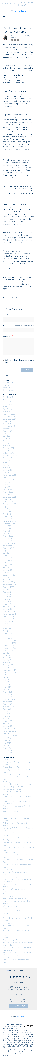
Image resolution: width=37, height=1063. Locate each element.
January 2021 (8, 519)
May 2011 (6, 716)
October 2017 (8, 563)
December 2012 (9, 670)
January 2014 (8, 638)
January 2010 (8, 753)
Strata (5, 935)
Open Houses (8, 390)
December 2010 (9, 728)
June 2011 (7, 714)
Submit (27, 370)
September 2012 (9, 677)
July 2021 (7, 509)
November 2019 (9, 546)
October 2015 (8, 587)
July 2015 (7, 594)
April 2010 (7, 746)
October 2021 (8, 502)
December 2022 (9, 473)
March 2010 (8, 748)
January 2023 (9, 470)
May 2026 (7, 407)
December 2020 (10, 521)
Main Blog (7, 385)
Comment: (7, 336)
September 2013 (9, 648)
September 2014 (9, 619)
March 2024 (8, 446)
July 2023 (7, 460)
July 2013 (7, 653)
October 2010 (8, 733)
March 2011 (7, 721)
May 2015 (7, 599)
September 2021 (9, 504)
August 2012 (8, 680)
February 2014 (9, 636)
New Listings (8, 388)
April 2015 (7, 602)
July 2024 (7, 436)
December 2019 (9, 543)
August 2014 (8, 621)
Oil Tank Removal (10, 906)
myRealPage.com (22, 1016)
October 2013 (8, 646)
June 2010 (7, 741)
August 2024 (8, 433)
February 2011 (8, 724)
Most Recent (8, 397)
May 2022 (7, 487)
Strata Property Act (10, 940)
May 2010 (7, 743)
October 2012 (8, 675)
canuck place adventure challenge (17, 784)
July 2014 (7, 624)
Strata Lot (7, 938)
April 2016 (7, 577)
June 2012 (7, 685)
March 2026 (8, 412)
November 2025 (10, 421)
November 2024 (9, 429)
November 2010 (9, 731)
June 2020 (7, 529)
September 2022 (10, 480)
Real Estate (7, 923)
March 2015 (8, 604)
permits (6, 908)
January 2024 (9, 451)
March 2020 (8, 536)
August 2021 (8, 507)
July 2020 (7, 526)
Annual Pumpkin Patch (12, 767)
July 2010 (7, 738)
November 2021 (9, 499)
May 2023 (7, 463)
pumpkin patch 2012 (11, 916)
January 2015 (8, 609)
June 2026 (7, 404)
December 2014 (9, 612)
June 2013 (7, 655)
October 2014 (8, 616)
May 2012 (7, 687)
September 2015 (10, 590)
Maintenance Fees (10, 894)
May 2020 (7, 531)
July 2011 (6, 711)
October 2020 (9, 524)
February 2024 (9, 448)
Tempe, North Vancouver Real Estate (18, 943)
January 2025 (9, 426)
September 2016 (9, 575)
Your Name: (8, 315)
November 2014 (9, 614)
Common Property (10, 811)
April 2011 (7, 719)
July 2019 (7, 553)
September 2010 (10, 736)
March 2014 (7, 633)
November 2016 (9, 572)
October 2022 (8, 477)
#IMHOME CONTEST (11, 760)
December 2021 (9, 497)
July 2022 (7, 485)
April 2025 (7, 424)
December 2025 (9, 419)
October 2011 (8, 704)
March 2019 (7, 555)
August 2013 (8, 650)
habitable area (9, 852)
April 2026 (7, 409)
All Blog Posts (8, 383)
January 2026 (9, 416)
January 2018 (8, 560)
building (6, 782)
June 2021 (7, 511)
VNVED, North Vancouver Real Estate (18, 952)
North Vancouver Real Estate (14, 899)
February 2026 (9, 414)
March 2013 (7, 663)
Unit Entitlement (9, 945)
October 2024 (8, 431)
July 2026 (7, 402)
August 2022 (8, 482)
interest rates (8, 869)
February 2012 (9, 694)
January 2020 (9, 541)
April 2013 (7, 660)
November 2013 (9, 643)
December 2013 (9, 641)
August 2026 (8, 399)
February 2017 (9, 568)
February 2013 (9, 665)
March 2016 (7, 580)
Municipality (8, 896)
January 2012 (8, 697)
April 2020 (7, 534)
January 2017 (8, 570)
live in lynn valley (10, 877)
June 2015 (7, 597)
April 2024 (7, 443)
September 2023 (10, 455)
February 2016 (9, 582)
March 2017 (7, 565)
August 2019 (8, 551)
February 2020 (9, 538)
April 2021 (7, 514)
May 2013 (7, 658)
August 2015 (8, 592)
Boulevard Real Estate (12, 774)
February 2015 (9, 607)
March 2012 (7, 692)
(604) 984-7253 (10, 4)
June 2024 (7, 438)
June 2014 (7, 626)
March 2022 (8, 492)
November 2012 (9, 672)
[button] (9, 4)
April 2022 (7, 490)
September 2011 (9, 707)
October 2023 (8, 453)
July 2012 (7, 682)
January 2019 (8, 558)
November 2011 (9, 702)
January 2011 (8, 726)
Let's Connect (19, 1006)
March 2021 (7, 516)
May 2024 (7, 441)
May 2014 (7, 629)
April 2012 (7, 690)
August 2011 (7, 709)
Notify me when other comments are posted (18, 361)
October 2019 (8, 548)
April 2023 (7, 465)
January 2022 (9, 494)
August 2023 (8, 458)
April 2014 (7, 631)
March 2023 (8, 468)
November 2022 (9, 475)
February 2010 (9, 750)
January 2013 (8, 668)
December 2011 (9, 699)
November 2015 (9, 585)
